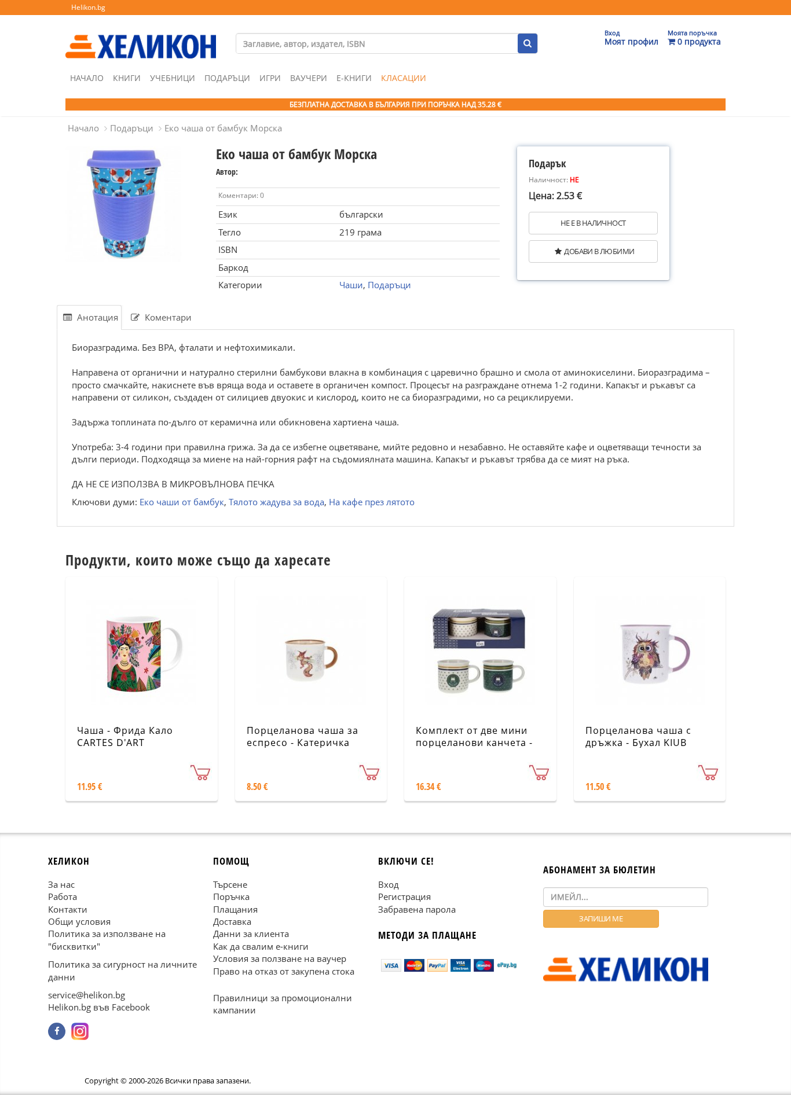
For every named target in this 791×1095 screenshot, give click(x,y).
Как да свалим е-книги (261, 946)
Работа (62, 896)
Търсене (230, 884)
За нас (61, 884)
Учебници (172, 77)
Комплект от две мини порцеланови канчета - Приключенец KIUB (474, 742)
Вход (388, 884)
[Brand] (141, 35)
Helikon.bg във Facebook (99, 1007)
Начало (87, 77)
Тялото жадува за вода (276, 502)
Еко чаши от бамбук (182, 502)
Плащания (235, 909)
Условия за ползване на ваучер (279, 958)
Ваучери (308, 77)
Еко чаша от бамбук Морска (223, 128)
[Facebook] (56, 1031)
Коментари (167, 317)
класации (403, 77)
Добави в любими (599, 251)
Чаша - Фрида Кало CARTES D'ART (125, 736)
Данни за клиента (251, 933)
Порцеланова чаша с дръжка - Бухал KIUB (638, 736)
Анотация (96, 317)
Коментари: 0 (241, 195)
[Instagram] (80, 1031)
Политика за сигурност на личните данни (122, 970)
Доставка (232, 921)
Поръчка (231, 896)
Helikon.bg (88, 7)
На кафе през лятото (372, 502)
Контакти (67, 909)
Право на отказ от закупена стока (283, 971)
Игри (270, 77)
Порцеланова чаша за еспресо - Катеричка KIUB (302, 742)
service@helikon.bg (86, 995)
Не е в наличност (593, 223)
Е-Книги (354, 77)
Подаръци (227, 77)
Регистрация (404, 896)
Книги (127, 77)
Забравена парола (417, 909)
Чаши (351, 285)
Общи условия (79, 921)
